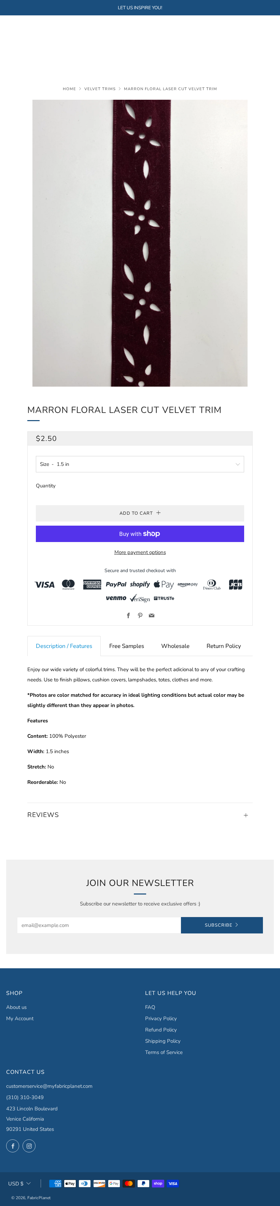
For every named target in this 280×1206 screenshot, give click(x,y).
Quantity (46, 485)
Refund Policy (161, 1029)
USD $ (15, 1184)
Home (69, 89)
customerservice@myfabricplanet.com (49, 1086)
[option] (140, 243)
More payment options (140, 552)
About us (16, 1007)
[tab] (64, 646)
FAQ (150, 1007)
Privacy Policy (161, 1018)
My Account (19, 1018)
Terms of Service (164, 1052)
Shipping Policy (163, 1041)
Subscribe (219, 925)
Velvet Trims (100, 89)
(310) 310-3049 (25, 1097)
